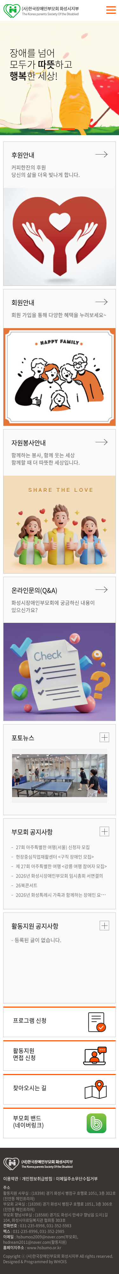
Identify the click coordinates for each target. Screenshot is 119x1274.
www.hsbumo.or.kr (44, 1247)
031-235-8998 (32, 1226)
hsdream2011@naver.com (26, 1242)
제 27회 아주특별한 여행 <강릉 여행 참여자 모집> (61, 866)
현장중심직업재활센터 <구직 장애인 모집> (55, 856)
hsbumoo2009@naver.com (40, 1237)
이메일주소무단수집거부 (77, 1178)
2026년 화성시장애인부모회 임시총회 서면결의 (59, 875)
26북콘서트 (26, 885)
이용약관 (10, 1178)
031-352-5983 (59, 1226)
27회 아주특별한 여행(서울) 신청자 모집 (53, 847)
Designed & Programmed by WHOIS (35, 1261)
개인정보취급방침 (37, 1178)
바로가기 (59, 1022)
